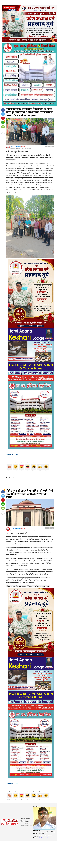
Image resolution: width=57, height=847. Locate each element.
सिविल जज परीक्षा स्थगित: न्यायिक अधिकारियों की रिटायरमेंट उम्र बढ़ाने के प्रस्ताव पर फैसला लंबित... (29, 494)
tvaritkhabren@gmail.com (43, 837)
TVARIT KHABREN (15, 146)
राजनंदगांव (51, 146)
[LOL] (27, 467)
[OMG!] (40, 467)
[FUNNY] (33, 467)
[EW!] (46, 467)
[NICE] (15, 467)
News (47, 146)
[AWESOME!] (9, 467)
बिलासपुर (51, 528)
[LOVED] (21, 467)
